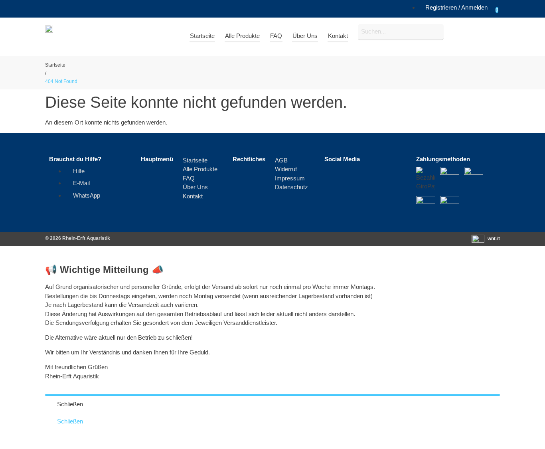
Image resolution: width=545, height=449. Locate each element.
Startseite (55, 65)
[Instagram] (362, 177)
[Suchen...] (401, 32)
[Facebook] (334, 177)
